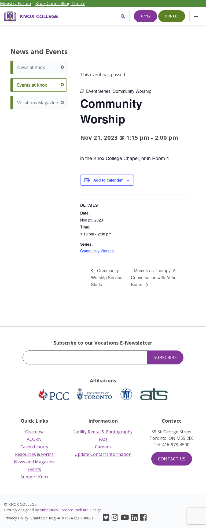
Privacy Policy (16, 517)
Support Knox (34, 477)
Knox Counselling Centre (60, 3)
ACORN (34, 439)
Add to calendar (108, 180)
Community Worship (97, 250)
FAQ (103, 439)
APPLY (145, 16)
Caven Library (34, 447)
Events (34, 469)
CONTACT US (171, 459)
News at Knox (31, 67)
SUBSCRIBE (165, 357)
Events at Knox (32, 85)
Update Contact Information (103, 454)
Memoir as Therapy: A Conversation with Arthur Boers (154, 277)
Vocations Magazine (37, 103)
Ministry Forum (15, 3)
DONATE (171, 16)
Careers (103, 447)
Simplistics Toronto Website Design (71, 509)
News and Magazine (34, 462)
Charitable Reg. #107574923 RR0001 (62, 517)
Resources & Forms (34, 454)
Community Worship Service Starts (106, 277)
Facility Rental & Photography (103, 432)
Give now (34, 432)
